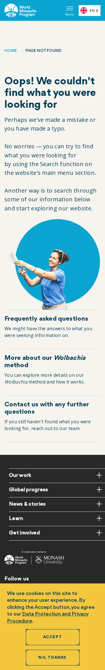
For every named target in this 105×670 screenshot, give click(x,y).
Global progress (28, 490)
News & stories (27, 504)
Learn (16, 518)
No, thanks (52, 658)
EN (92, 10)
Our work (20, 475)
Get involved (24, 533)
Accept (52, 637)
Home (10, 51)
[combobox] (90, 10)
